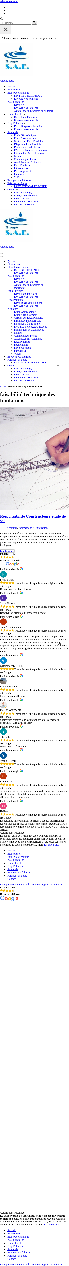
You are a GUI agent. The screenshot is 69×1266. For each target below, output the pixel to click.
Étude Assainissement (25, 138)
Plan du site (57, 884)
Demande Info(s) (23, 192)
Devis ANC (20, 104)
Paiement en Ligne (17, 875)
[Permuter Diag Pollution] (58, 300)
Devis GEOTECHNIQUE (28, 95)
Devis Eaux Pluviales (25, 117)
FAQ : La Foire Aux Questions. (31, 150)
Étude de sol (13, 89)
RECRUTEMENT (24, 204)
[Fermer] (5, 29)
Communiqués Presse (25, 159)
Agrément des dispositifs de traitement (34, 110)
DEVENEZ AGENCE (26, 201)
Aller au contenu (9, 1)
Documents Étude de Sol (27, 147)
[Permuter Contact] (58, 365)
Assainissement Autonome (28, 162)
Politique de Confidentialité (14, 884)
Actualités (12, 527)
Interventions (21, 168)
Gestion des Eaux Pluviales (28, 141)
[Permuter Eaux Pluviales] (58, 291)
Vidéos (17, 177)
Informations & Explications (29, 153)
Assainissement (15, 860)
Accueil (11, 86)
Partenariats (20, 174)
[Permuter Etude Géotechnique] (58, 267)
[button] (30, 92)
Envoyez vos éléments (26, 98)
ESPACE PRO (22, 198)
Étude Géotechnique (25, 135)
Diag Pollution (15, 866)
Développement (22, 171)
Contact (11, 878)
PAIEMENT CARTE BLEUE (30, 186)
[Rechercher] (1, 19)
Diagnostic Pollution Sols (27, 144)
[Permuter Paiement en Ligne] (58, 359)
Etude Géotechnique (18, 856)
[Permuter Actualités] (58, 309)
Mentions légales (40, 884)
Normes (18, 156)
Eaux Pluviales (22, 165)
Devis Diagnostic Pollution (28, 126)
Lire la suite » (7, 551)
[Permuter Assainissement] (58, 276)
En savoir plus (51, 844)
